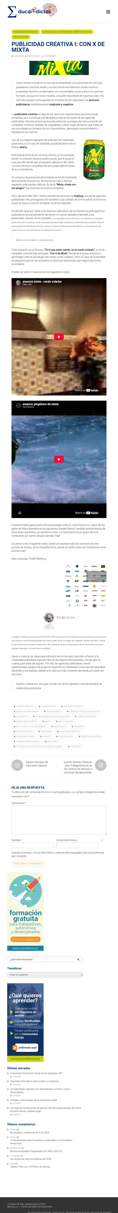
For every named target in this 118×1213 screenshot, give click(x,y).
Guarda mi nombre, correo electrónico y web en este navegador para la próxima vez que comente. (58, 854)
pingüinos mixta (24, 731)
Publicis (78, 195)
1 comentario (50, 56)
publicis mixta (66, 736)
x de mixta (75, 746)
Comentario (19, 803)
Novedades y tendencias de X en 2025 (29, 1132)
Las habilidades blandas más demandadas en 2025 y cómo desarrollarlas (40, 1091)
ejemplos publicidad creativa (84, 711)
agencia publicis (24, 706)
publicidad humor (25, 736)
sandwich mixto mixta (27, 741)
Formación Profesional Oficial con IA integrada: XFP (36, 1073)
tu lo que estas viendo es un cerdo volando (39, 746)
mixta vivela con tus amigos (31, 726)
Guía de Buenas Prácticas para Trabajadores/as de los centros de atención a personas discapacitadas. (78, 767)
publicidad (46, 731)
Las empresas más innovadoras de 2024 (30, 1159)
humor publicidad (86, 716)
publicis (46, 736)
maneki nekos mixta (26, 721)
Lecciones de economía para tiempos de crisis (67, 32)
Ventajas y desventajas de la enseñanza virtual (33, 1100)
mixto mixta (60, 726)
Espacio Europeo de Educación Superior (37, 764)
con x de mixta (53, 711)
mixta (48, 721)
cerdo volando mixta (27, 711)
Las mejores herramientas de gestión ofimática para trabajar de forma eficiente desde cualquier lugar (45, 1110)
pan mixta (79, 726)
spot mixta (53, 741)
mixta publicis (65, 721)
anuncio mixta (48, 706)
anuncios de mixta (73, 706)
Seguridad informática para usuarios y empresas (34, 1081)
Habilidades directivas (25, 32)
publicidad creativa (69, 731)
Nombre (16, 840)
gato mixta (22, 716)
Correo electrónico (66, 840)
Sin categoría (21, 37)
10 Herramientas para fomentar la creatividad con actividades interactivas (41, 1142)
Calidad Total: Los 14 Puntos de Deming (30, 1166)
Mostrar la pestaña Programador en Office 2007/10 (36, 1151)
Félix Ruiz (35, 56)
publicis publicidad (91, 736)
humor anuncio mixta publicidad (53, 716)
